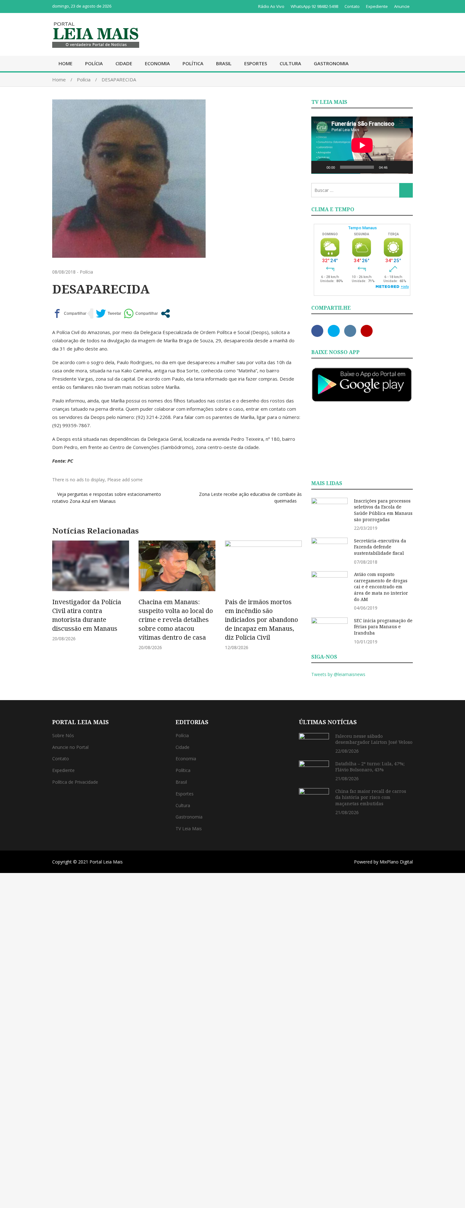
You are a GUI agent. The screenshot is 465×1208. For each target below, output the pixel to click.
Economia (157, 63)
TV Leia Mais (189, 828)
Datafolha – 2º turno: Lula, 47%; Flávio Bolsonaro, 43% (370, 767)
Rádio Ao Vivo (271, 6)
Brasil (224, 63)
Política (193, 63)
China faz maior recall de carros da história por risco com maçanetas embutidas (370, 797)
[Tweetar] (108, 313)
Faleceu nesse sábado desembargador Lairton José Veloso (373, 739)
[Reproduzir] (319, 167)
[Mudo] (394, 167)
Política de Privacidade (75, 782)
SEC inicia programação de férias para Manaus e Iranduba (383, 626)
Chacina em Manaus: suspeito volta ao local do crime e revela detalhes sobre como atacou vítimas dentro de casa (176, 620)
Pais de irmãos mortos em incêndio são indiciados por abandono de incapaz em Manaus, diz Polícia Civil (261, 620)
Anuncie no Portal (70, 747)
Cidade (123, 63)
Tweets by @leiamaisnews (338, 674)
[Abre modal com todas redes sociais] (165, 313)
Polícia (94, 63)
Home (65, 63)
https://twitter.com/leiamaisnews (334, 331)
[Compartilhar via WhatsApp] (141, 313)
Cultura (290, 63)
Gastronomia (331, 63)
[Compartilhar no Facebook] (69, 313)
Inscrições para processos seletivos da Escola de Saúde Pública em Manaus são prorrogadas (383, 510)
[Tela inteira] (404, 167)
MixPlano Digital (396, 862)
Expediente (377, 6)
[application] (362, 145)
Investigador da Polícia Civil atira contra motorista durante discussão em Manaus (86, 615)
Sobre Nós (63, 735)
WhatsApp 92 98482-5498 (314, 6)
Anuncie (402, 6)
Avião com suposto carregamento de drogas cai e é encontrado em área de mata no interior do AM (381, 586)
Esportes (255, 63)
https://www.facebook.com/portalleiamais (317, 331)
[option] (90, 591)
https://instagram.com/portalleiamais (350, 331)
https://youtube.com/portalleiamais (367, 331)
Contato (352, 6)
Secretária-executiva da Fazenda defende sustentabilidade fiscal (380, 547)
